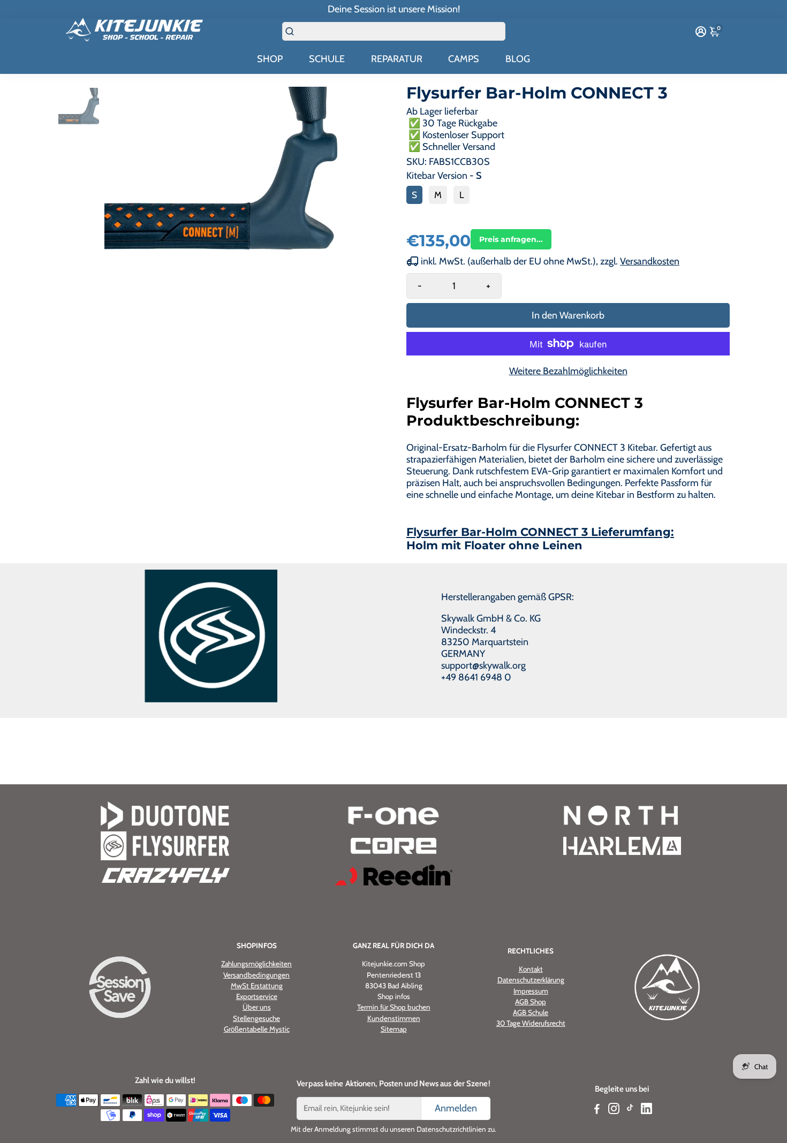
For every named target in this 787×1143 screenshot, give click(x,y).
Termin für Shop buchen (393, 1007)
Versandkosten (649, 261)
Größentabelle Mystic (257, 1028)
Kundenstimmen (393, 1017)
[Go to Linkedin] (646, 1110)
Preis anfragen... (511, 239)
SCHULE (327, 59)
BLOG (517, 59)
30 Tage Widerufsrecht (530, 1023)
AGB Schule (530, 1012)
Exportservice (256, 996)
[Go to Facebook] (597, 1110)
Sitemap (394, 1028)
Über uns (257, 1007)
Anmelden (456, 1108)
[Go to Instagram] (613, 1110)
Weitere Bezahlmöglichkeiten (568, 371)
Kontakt (531, 969)
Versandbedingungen (256, 974)
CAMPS (463, 59)
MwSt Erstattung (257, 985)
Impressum (530, 991)
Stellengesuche (256, 1017)
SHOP (270, 59)
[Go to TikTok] (630, 1110)
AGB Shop (530, 1001)
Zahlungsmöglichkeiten (256, 963)
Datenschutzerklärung (530, 979)
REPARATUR (396, 59)
